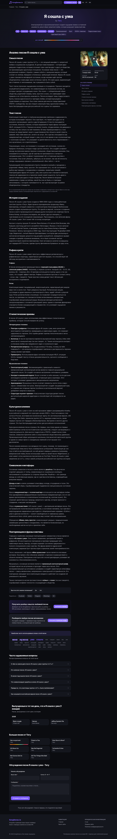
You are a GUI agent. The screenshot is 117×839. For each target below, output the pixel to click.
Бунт (70, 31)
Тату (16, 7)
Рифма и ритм (86, 94)
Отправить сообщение (20, 798)
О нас (86, 822)
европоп (32, 31)
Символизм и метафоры (89, 103)
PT (86, 2)
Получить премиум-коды (58, 620)
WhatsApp (47, 596)
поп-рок (51, 31)
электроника (42, 31)
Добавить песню (61, 606)
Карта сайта (62, 824)
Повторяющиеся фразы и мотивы (91, 106)
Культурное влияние (88, 100)
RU (79, 2)
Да (36, 590)
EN (90, 2)
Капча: (45, 774)
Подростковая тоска (94, 31)
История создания (87, 91)
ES (83, 2)
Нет (41, 590)
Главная (11, 7)
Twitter (30, 596)
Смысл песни (85, 85)
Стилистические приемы (89, 97)
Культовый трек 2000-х (58, 34)
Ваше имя (14, 774)
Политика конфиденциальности (94, 826)
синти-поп (24, 31)
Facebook (21, 596)
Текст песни (85, 88)
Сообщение (15, 782)
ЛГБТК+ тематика (80, 31)
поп (18, 31)
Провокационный (61, 31)
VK (54, 596)
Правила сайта (89, 824)
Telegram (37, 596)
